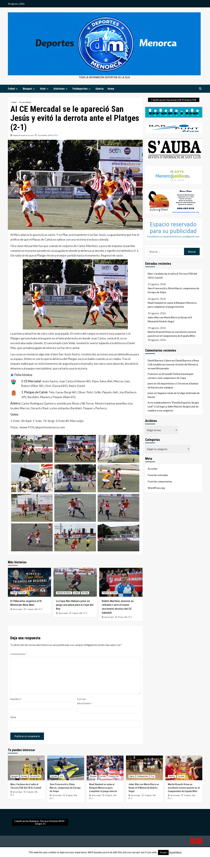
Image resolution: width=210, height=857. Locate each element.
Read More (175, 852)
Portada (22, 593)
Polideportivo (80, 88)
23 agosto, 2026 (32, 792)
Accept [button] (163, 852)
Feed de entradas (158, 475)
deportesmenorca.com (23, 135)
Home (111, 88)
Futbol (11, 88)
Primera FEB (113, 776)
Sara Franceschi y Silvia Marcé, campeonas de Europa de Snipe (173, 290)
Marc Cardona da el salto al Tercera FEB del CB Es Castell (172, 275)
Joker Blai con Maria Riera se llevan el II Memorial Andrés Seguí (170, 319)
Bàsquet (27, 88)
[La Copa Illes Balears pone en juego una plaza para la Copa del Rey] (75, 582)
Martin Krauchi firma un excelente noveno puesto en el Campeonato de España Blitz (172, 334)
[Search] (200, 89)
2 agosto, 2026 (77, 613)
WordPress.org (156, 487)
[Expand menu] (17, 88)
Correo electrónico (85, 701)
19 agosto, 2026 (150, 795)
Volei (43, 88)
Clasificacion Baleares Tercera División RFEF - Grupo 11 (40, 822)
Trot (152, 776)
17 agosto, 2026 (32, 609)
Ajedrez (172, 776)
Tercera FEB (35, 776)
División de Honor (64, 593)
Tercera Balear (25, 102)
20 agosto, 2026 (71, 795)
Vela (61, 776)
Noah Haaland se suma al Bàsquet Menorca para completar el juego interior (172, 304)
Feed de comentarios (160, 481)
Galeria (99, 88)
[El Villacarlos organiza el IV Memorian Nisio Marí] (29, 582)
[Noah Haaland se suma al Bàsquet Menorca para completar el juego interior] (105, 768)
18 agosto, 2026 (189, 795)
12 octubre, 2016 (45, 135)
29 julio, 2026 (122, 617)
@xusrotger (17, 609)
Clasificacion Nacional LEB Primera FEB (173, 99)
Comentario (18, 653)
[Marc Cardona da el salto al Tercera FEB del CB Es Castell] (26, 768)
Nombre (16, 698)
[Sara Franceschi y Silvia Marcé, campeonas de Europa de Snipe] (65, 768)
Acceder (153, 468)
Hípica (131, 776)
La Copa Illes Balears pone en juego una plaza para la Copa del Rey (74, 605)
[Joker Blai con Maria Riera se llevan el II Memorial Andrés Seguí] (144, 768)
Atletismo (59, 88)
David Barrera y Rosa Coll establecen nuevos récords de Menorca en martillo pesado (173, 364)
